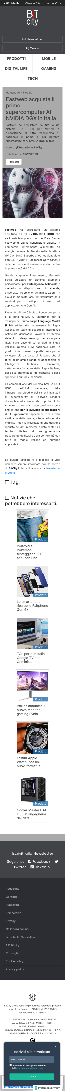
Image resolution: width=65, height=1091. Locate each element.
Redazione (12, 889)
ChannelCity (33, 3)
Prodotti (16, 58)
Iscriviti (32, 1076)
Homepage (13, 92)
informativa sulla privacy (30, 1068)
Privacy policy (15, 969)
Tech (33, 78)
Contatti (11, 897)
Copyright (12, 953)
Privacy (11, 921)
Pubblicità (12, 905)
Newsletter (34, 39)
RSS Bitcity (12, 945)
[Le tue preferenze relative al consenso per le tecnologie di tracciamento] (47, 1088)
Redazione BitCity (30, 147)
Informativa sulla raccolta (20, 1087)
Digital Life (16, 68)
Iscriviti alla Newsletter (32, 853)
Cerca (34, 48)
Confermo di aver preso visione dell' (29, 1066)
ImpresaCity (53, 3)
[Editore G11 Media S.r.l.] (32, 1041)
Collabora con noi (17, 929)
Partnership (13, 913)
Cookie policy (14, 961)
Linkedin (42, 867)
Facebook (40, 861)
